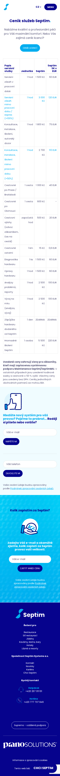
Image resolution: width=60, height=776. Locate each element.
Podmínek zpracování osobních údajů (31, 488)
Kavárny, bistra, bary (30, 642)
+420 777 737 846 (34, 702)
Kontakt (30, 663)
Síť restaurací (30, 635)
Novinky (30, 666)
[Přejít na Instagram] (27, 713)
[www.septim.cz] (6, 7)
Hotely (30, 645)
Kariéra (30, 669)
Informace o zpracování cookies (30, 760)
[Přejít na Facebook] (38, 713)
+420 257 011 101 (34, 691)
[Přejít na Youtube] (48, 713)
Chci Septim (30, 672)
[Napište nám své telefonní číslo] (13, 401)
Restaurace (30, 632)
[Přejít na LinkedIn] (17, 713)
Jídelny (30, 638)
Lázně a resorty (30, 648)
